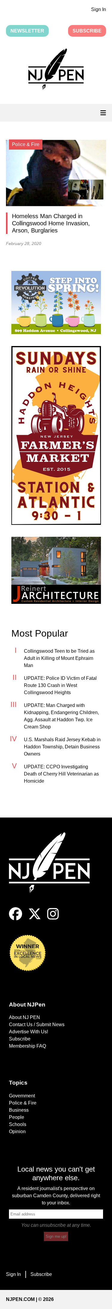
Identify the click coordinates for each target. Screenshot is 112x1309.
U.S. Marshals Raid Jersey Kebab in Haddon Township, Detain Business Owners (62, 746)
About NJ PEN (24, 1017)
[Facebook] (15, 918)
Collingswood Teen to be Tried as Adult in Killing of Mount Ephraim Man (59, 658)
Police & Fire (22, 1102)
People (16, 1117)
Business (19, 1110)
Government (22, 1095)
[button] (56, 70)
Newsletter (27, 30)
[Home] (54, 869)
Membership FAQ (27, 1046)
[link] (56, 302)
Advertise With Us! (28, 1031)
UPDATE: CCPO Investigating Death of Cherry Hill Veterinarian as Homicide (61, 774)
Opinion (17, 1131)
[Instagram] (53, 918)
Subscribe (87, 30)
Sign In (98, 9)
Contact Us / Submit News (37, 1024)
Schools (17, 1124)
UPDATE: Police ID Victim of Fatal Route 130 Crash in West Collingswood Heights (60, 685)
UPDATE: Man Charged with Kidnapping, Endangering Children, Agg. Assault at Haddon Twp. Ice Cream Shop (61, 716)
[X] (34, 918)
